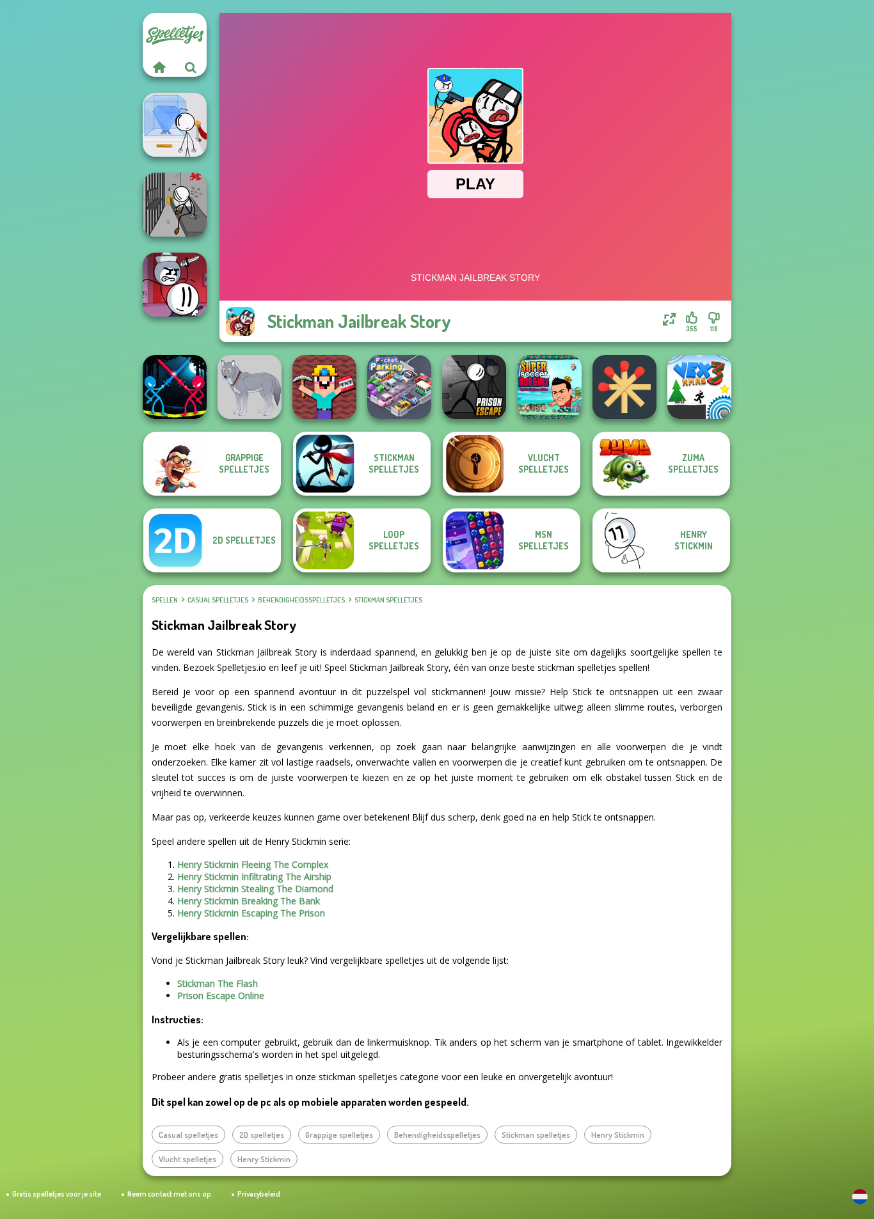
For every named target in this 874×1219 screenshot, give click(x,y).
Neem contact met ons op (169, 1194)
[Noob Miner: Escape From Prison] (324, 387)
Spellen (165, 599)
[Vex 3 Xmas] (699, 387)
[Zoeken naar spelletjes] (191, 67)
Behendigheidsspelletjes (301, 599)
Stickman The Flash (217, 983)
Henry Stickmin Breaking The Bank (248, 901)
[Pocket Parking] (399, 387)
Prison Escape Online (220, 995)
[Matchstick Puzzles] (624, 387)
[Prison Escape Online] (474, 387)
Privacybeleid (258, 1194)
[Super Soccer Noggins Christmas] (550, 387)
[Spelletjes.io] (159, 67)
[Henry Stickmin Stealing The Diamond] (175, 125)
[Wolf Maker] (250, 387)
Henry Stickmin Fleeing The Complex (252, 864)
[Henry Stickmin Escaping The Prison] (175, 205)
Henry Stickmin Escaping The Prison (251, 913)
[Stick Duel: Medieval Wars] (175, 387)
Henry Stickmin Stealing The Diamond (255, 889)
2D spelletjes (261, 1134)
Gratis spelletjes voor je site (56, 1194)
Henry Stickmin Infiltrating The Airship (254, 876)
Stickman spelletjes (388, 599)
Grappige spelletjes (339, 1134)
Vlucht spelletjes (187, 1159)
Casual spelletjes (217, 599)
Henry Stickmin (617, 1134)
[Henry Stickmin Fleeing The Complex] (175, 285)
